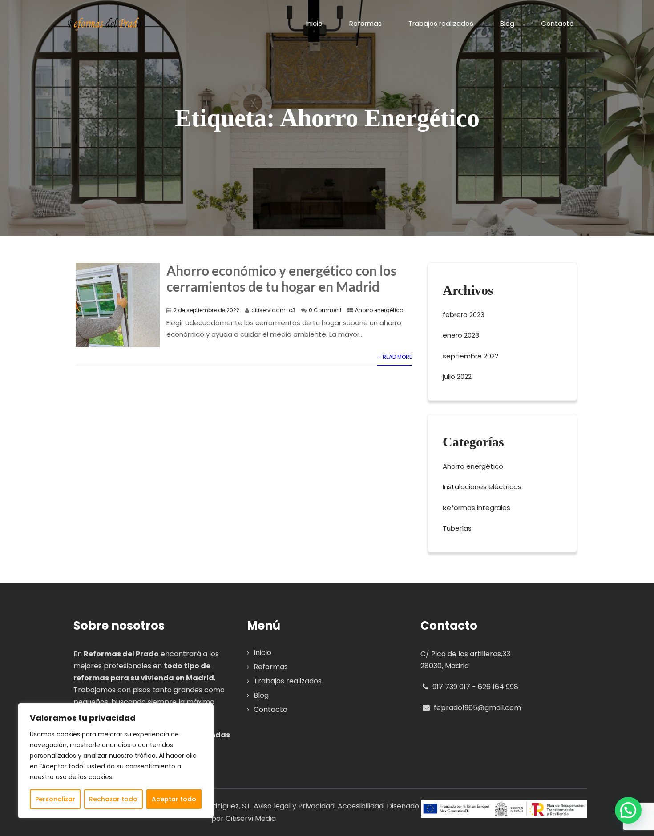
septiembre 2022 (470, 356)
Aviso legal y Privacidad (294, 806)
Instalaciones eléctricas (482, 486)
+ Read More (394, 357)
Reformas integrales (476, 507)
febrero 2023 (463, 314)
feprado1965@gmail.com (477, 708)
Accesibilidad (361, 806)
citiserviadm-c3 (273, 310)
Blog (507, 23)
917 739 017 (450, 687)
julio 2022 (457, 376)
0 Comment (325, 310)
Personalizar (55, 799)
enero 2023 (461, 335)
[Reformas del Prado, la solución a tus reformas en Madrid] (105, 24)
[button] (628, 810)
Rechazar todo (113, 799)
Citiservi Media (251, 818)
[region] (116, 760)
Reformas (365, 23)
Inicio (314, 23)
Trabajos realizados (440, 23)
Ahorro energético (379, 310)
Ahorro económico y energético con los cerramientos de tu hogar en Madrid (281, 278)
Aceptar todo (174, 799)
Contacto (557, 23)
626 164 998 (498, 687)
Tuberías (457, 528)
